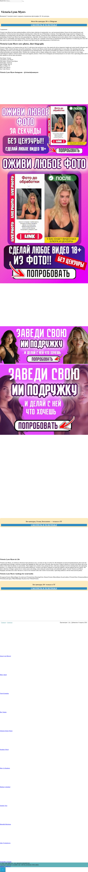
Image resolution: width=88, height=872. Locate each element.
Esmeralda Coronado (5, 861)
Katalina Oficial (4, 749)
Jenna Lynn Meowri (5, 656)
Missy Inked (3, 674)
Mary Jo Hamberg (5, 768)
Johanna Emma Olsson (6, 731)
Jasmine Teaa (3, 805)
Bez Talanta (3, 712)
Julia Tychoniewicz (5, 843)
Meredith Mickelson (5, 824)
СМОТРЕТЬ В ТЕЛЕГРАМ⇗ (44, 25)
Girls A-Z (8, 866)
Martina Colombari (5, 787)
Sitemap (2, 866)
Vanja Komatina (4, 693)
